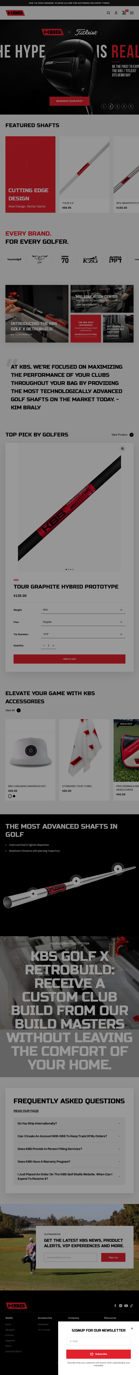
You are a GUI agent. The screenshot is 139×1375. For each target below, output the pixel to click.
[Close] (132, 1328)
